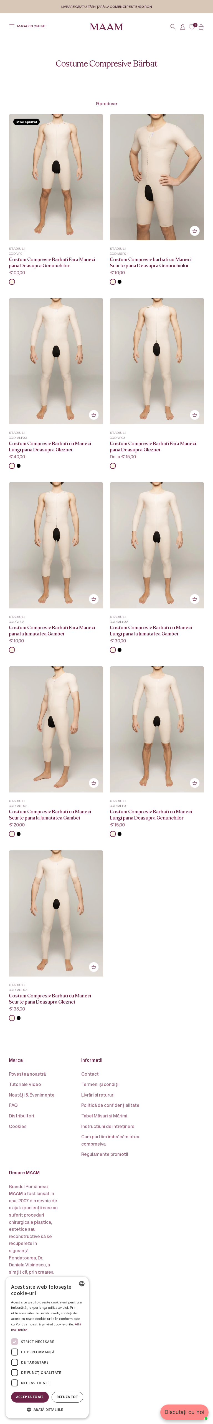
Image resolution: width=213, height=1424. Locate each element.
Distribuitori (21, 1115)
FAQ (13, 1105)
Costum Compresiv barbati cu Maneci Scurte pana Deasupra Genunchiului (150, 263)
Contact (90, 1074)
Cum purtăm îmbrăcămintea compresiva (110, 1140)
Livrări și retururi (98, 1095)
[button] (47, 1409)
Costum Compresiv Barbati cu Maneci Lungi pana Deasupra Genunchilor (151, 815)
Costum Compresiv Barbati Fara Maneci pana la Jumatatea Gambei (52, 631)
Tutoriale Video (25, 1084)
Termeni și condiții (100, 1084)
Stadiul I (17, 248)
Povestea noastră (27, 1074)
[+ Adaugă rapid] (195, 231)
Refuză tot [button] (67, 1396)
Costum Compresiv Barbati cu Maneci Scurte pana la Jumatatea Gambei (50, 815)
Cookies (18, 1126)
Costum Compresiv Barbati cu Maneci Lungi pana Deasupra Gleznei (50, 447)
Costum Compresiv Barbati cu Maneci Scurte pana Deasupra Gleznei (50, 999)
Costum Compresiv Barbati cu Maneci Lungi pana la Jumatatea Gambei (151, 631)
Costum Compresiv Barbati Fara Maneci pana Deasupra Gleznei (153, 447)
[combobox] (82, 1283)
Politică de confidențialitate (110, 1105)
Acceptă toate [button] (30, 1396)
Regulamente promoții (104, 1154)
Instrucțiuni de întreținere (108, 1126)
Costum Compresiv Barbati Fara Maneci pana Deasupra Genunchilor (52, 263)
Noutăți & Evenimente (32, 1095)
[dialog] (47, 1347)
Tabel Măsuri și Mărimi (104, 1115)
